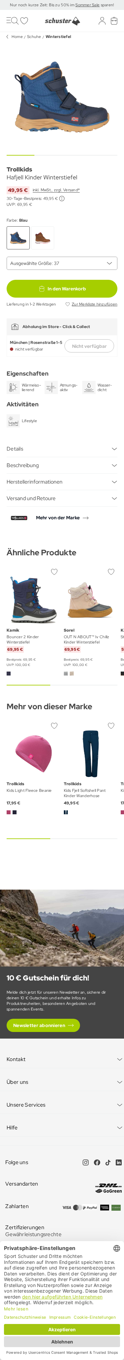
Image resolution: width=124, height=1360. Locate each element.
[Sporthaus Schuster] (62, 21)
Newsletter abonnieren (39, 1025)
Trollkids (19, 169)
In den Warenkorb (67, 289)
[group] (62, 97)
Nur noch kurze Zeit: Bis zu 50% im (42, 5)
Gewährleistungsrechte (33, 1234)
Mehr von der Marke (58, 518)
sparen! (107, 5)
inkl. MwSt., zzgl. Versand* (56, 190)
